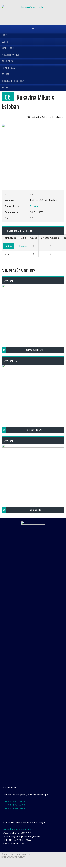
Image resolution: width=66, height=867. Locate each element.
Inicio (4, 35)
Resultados (8, 48)
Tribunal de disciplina (13, 80)
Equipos (6, 41)
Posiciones (7, 61)
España (34, 206)
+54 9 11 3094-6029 (14, 805)
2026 (9, 245)
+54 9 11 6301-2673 (14, 801)
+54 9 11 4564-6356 (14, 808)
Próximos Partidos (11, 54)
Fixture (5, 74)
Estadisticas (8, 67)
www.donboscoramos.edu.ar (18, 829)
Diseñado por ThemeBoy (13, 857)
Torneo (5, 87)
